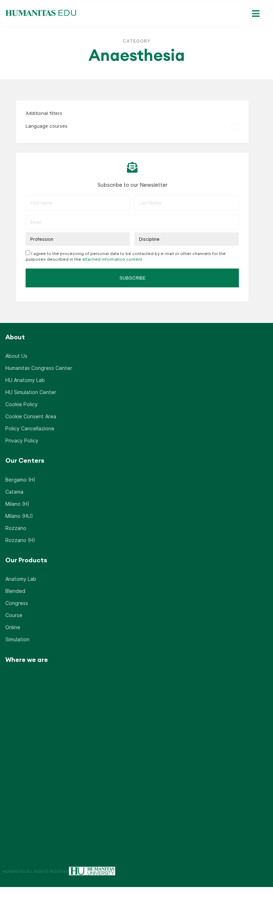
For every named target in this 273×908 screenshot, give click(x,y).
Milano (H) (17, 504)
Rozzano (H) (20, 540)
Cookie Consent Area (30, 416)
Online (12, 627)
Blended (15, 591)
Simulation (17, 639)
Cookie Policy (21, 404)
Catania (14, 492)
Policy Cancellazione (29, 428)
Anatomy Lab (20, 579)
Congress (16, 603)
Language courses (47, 126)
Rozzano (15, 528)
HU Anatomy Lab (25, 380)
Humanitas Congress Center (38, 368)
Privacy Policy (21, 440)
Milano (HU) (19, 516)
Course (13, 615)
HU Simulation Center (30, 392)
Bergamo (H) (20, 480)
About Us (16, 356)
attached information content (112, 259)
